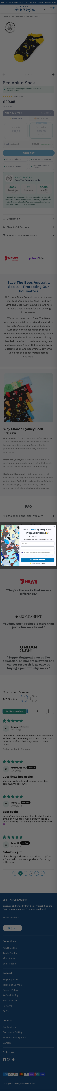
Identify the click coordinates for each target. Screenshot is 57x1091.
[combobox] (23, 552)
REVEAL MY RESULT (37, 560)
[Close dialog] (54, 527)
